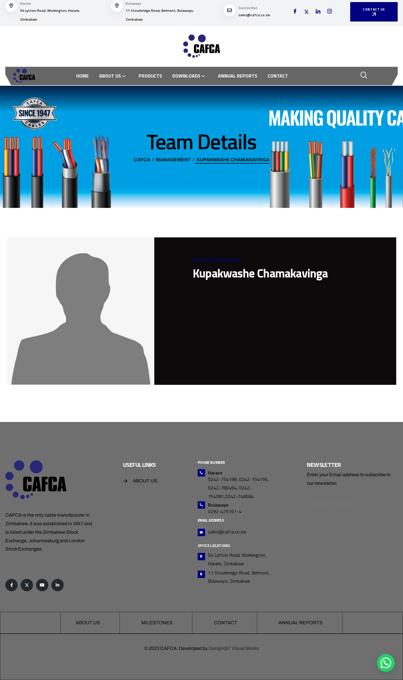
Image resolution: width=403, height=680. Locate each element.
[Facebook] (295, 12)
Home (82, 75)
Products (150, 75)
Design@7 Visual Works (234, 648)
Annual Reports (237, 75)
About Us (110, 75)
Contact (278, 75)
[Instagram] (329, 12)
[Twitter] (306, 12)
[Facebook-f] (11, 585)
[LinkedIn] (318, 12)
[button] (386, 663)
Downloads (186, 75)
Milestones (157, 622)
